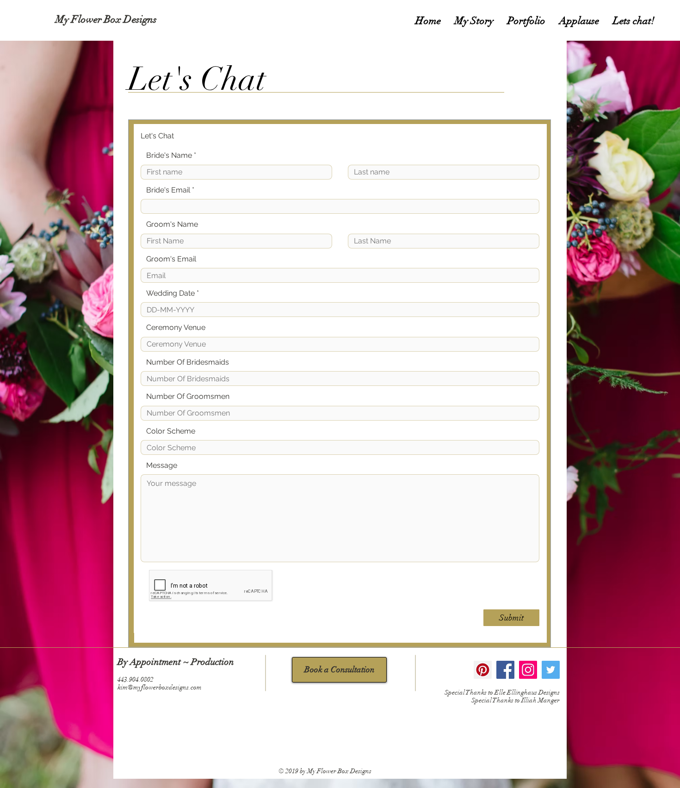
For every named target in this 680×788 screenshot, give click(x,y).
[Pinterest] (483, 670)
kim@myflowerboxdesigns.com (159, 687)
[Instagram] (528, 670)
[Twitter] (551, 670)
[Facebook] (505, 670)
